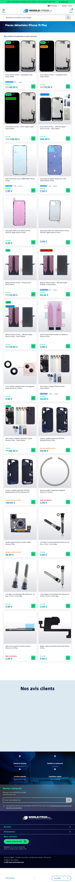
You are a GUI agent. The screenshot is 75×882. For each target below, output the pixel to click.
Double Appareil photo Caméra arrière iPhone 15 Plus (18, 543)
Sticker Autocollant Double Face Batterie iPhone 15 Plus (54, 335)
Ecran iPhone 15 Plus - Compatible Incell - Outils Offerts (19, 75)
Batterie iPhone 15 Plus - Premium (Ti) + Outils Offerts (18, 283)
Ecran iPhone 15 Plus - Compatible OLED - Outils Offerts (54, 75)
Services (7, 827)
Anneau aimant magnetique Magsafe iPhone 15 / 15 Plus (52, 491)
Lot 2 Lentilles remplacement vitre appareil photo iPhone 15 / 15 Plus (19, 387)
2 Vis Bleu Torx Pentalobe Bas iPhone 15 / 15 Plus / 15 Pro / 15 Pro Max (20, 595)
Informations (9, 832)
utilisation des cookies (36, 857)
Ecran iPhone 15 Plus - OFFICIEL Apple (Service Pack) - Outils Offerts (52, 127)
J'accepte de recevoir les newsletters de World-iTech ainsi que (39, 807)
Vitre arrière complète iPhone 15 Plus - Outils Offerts (53, 387)
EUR (70, 6)
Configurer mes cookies (11, 860)
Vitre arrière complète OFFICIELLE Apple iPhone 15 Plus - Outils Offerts (18, 439)
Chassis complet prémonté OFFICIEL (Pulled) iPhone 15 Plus (52, 439)
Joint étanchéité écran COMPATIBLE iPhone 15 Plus (20, 179)
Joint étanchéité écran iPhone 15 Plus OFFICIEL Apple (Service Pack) (17, 231)
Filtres (57, 878)
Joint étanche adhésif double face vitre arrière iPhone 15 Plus (53, 179)
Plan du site (47, 857)
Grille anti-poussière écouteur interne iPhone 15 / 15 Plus (18, 647)
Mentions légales (9, 857)
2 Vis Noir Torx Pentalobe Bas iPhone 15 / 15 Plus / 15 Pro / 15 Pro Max (54, 543)
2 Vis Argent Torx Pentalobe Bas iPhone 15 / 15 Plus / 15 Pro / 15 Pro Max (54, 595)
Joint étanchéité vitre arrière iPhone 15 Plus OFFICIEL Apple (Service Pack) (54, 231)
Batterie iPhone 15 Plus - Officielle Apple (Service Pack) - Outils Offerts (18, 335)
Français (54, 6)
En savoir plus (63, 2)
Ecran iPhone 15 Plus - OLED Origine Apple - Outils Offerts (20, 127)
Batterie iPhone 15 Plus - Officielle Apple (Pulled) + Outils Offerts (53, 283)
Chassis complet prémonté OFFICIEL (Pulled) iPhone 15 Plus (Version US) (17, 491)
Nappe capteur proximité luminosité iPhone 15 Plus (54, 647)
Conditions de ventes (21, 857)
